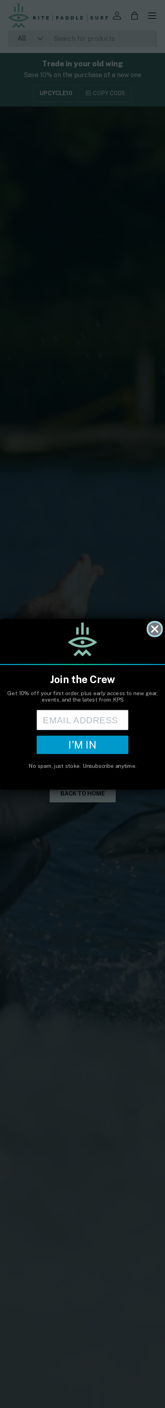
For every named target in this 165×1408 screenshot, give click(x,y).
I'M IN (82, 745)
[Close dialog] (154, 628)
